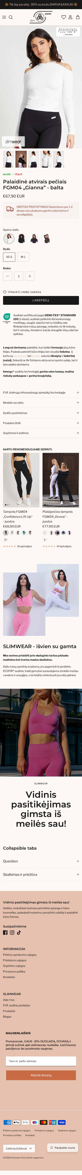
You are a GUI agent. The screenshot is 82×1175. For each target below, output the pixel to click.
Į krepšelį (41, 300)
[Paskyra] (69, 17)
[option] (41, 86)
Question (10, 861)
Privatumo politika (14, 971)
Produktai (9, 1011)
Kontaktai (9, 977)
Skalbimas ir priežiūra (20, 874)
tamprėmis (20, 355)
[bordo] (51, 533)
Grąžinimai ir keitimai (15, 433)
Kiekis (7, 268)
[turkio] (24, 533)
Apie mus (8, 999)
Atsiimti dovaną (41, 1075)
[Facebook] (5, 932)
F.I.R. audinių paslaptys (16, 1005)
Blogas (7, 1016)
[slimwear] (41, 17)
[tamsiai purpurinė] (69, 533)
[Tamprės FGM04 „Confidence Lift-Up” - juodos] (21, 480)
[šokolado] (47, 238)
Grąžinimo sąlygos (14, 965)
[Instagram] (12, 932)
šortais (36, 355)
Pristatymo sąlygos (14, 960)
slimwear (15, 1157)
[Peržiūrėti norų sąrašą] (63, 17)
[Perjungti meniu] (4, 17)
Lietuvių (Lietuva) (16, 1148)
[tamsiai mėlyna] (34, 238)
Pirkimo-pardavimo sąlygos (19, 954)
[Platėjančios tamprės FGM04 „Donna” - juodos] (61, 480)
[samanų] (18, 533)
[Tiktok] (19, 932)
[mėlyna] (63, 533)
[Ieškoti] (12, 17)
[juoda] (21, 238)
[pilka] (11, 533)
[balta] (9, 238)
